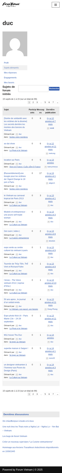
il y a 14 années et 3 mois (50, 368)
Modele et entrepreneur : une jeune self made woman (15, 215)
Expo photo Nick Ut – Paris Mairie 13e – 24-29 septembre (16, 319)
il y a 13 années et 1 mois (50, 176)
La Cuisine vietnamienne (19, 238)
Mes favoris (9, 82)
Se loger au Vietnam (17, 342)
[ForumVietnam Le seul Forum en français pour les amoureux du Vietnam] (12, 4)
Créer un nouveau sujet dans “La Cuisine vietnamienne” (27, 442)
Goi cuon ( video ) (12, 231)
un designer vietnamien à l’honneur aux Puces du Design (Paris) (15, 368)
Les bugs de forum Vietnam (14, 436)
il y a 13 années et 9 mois (50, 250)
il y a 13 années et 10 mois (50, 283)
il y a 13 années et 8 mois (50, 234)
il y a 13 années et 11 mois (50, 302)
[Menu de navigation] (56, 5)
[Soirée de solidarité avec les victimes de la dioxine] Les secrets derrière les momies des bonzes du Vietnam (15, 124)
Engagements (10, 77)
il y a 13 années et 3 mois (50, 215)
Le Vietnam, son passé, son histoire (23, 309)
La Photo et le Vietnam (18, 150)
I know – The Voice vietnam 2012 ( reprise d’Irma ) (14, 283)
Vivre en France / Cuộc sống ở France (25, 167)
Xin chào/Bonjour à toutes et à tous (18, 421)
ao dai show (9, 143)
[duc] (14, 59)
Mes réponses (10, 73)
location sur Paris (12, 160)
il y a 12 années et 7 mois (50, 121)
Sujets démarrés (11, 68)
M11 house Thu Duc (13, 335)
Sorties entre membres (18, 137)
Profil (6, 63)
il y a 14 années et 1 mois (50, 351)
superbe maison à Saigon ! (16, 348)
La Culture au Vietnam (18, 205)
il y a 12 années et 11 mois (50, 146)
